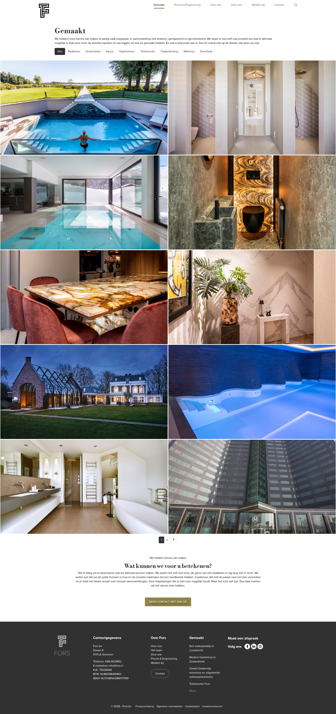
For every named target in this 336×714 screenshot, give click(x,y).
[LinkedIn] (254, 646)
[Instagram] (260, 646)
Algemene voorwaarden (170, 706)
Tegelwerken (127, 51)
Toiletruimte (147, 51)
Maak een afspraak (243, 638)
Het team (156, 650)
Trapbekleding (169, 51)
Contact (279, 5)
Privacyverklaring (144, 706)
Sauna (109, 51)
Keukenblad (93, 51)
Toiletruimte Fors (252, 199)
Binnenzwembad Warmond (252, 389)
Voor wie (215, 5)
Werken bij (258, 5)
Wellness (189, 51)
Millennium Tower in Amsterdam (252, 484)
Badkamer (74, 51)
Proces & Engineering (187, 5)
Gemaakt (159, 5)
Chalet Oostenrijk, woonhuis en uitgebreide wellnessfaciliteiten (84, 199)
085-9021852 (113, 661)
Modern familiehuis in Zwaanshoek (252, 105)
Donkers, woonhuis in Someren (84, 294)
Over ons (236, 5)
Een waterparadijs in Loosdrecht (84, 105)
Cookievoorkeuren (212, 706)
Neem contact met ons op (168, 602)
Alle (59, 51)
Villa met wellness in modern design (84, 484)
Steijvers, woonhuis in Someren (252, 294)
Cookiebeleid (192, 706)
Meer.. (193, 691)
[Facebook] (247, 646)
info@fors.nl (116, 666)
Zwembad (206, 51)
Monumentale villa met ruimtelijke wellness (84, 389)
